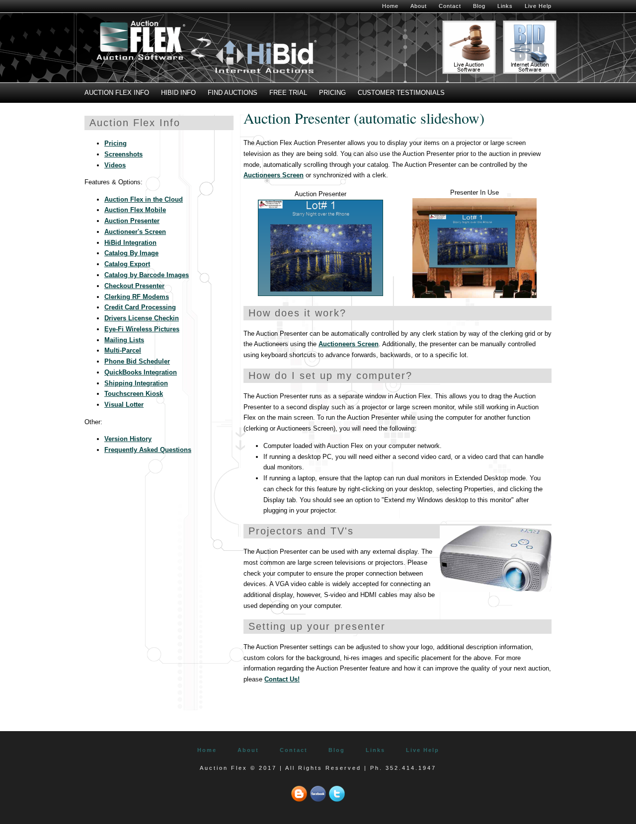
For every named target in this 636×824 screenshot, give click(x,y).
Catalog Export (127, 264)
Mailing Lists (124, 340)
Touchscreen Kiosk (133, 393)
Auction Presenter (131, 221)
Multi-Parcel (122, 350)
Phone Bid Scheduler (137, 361)
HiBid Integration (130, 242)
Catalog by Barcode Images (146, 275)
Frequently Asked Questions (147, 449)
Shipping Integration (136, 383)
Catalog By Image (131, 253)
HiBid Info (178, 92)
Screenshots (123, 154)
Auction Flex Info (116, 92)
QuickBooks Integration (140, 372)
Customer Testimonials (401, 92)
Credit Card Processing (140, 307)
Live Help (538, 6)
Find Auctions (232, 92)
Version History (128, 439)
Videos (115, 165)
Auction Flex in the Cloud (143, 199)
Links (505, 6)
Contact (450, 6)
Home (390, 6)
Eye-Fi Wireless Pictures (141, 329)
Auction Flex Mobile (135, 210)
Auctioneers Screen (273, 175)
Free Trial (288, 92)
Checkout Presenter (134, 286)
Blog (479, 6)
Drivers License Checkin (141, 318)
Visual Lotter (124, 404)
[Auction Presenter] (320, 294)
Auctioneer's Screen (135, 231)
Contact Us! (282, 679)
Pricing (332, 92)
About (418, 6)
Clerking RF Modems (136, 296)
